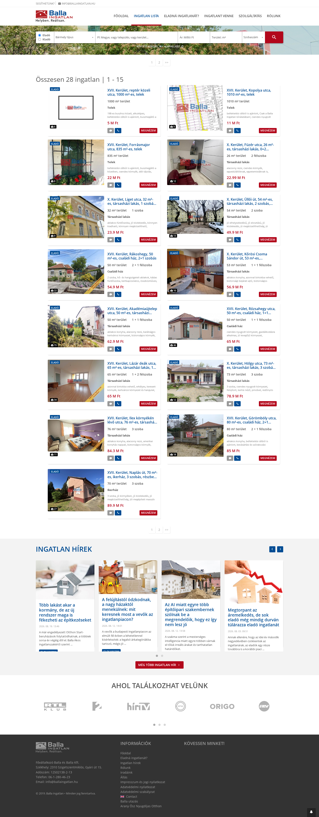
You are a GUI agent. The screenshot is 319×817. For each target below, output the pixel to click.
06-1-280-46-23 (59, 777)
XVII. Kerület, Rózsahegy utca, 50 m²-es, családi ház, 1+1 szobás (251, 312)
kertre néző (244, 390)
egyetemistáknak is (257, 171)
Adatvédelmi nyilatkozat (137, 787)
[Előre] (280, 549)
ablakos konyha (236, 277)
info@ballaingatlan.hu (76, 3)
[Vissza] (272, 549)
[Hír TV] (139, 706)
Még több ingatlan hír (157, 665)
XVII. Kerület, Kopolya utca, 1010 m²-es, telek (249, 92)
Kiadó (46, 39)
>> (166, 62)
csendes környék (128, 171)
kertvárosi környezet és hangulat (136, 390)
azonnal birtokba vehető (259, 277)
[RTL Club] (55, 706)
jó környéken (124, 495)
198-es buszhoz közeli (119, 113)
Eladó (46, 35)
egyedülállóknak (236, 171)
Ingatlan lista (146, 16)
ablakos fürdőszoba (118, 222)
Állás (123, 777)
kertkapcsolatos (130, 280)
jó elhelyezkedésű (237, 222)
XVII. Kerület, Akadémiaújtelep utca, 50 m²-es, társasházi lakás (132, 312)
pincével (256, 390)
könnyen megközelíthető (133, 226)
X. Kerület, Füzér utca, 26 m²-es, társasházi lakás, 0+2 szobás (250, 148)
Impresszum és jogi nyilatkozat (142, 782)
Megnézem (148, 130)
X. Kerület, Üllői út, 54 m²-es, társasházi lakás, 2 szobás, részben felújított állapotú (250, 203)
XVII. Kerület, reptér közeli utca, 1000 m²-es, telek (128, 92)
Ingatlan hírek (64, 549)
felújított (232, 390)
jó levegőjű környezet (250, 335)
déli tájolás (145, 171)
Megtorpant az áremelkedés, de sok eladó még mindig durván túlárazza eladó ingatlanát (253, 617)
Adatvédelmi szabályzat (137, 792)
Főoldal (121, 16)
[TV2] (97, 706)
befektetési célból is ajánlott (123, 116)
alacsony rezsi (234, 168)
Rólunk (274, 16)
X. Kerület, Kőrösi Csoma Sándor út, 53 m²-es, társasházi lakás (247, 258)
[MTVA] (180, 706)
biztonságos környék (143, 335)
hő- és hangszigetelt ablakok (133, 277)
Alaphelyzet (172, 46)
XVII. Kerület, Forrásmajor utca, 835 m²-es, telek (128, 146)
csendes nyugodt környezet (242, 331)
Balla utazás (129, 801)
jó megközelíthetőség (252, 226)
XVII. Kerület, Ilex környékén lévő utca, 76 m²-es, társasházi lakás (132, 422)
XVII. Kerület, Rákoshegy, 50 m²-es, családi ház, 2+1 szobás (131, 256)
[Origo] (222, 706)
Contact (131, 796)
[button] (311, 812)
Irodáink (126, 772)
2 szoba (111, 277)
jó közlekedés (138, 222)
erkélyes (140, 386)
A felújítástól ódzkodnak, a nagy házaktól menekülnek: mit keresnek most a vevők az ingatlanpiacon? (127, 609)
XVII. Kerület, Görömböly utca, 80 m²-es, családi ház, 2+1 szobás (251, 422)
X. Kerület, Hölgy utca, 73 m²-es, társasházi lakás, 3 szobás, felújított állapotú (251, 367)
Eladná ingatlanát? (181, 16)
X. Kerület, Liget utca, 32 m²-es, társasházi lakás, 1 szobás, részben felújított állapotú (131, 203)
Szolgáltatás (250, 16)
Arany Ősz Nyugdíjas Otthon (141, 806)
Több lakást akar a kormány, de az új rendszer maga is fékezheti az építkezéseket (65, 612)
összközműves (148, 280)
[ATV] (264, 706)
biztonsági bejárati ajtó (239, 280)
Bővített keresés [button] (147, 46)
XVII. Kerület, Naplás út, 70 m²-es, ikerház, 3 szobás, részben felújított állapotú (132, 476)
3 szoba (231, 386)
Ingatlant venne (218, 16)
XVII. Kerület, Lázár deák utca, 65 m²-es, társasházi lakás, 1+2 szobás (132, 367)
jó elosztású (254, 222)
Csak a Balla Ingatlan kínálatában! (250, 115)
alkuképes (138, 113)
